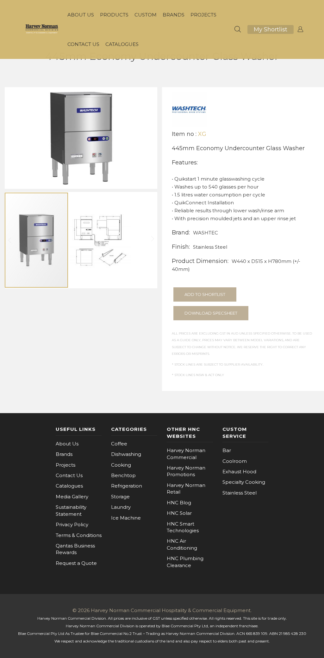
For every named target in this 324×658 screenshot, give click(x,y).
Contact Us (69, 475)
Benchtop (123, 475)
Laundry (121, 507)
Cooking (121, 465)
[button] (100, 240)
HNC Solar (179, 513)
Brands (64, 454)
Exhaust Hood (239, 472)
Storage (120, 497)
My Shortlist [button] (270, 29)
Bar (226, 450)
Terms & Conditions (79, 535)
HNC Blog (179, 503)
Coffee (119, 444)
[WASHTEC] (189, 109)
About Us (67, 444)
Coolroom (234, 461)
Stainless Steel (239, 493)
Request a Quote (76, 563)
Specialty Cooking (243, 482)
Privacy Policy (72, 524)
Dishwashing (126, 454)
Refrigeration (126, 486)
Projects (65, 465)
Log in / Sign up (300, 29)
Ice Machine (126, 518)
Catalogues (69, 486)
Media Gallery (72, 497)
